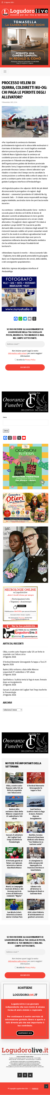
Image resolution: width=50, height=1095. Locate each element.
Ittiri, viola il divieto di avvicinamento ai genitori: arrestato (36, 914)
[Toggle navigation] (5, 71)
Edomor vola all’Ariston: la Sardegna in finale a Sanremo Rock (36, 890)
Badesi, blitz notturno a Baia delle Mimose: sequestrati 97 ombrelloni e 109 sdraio (21, 670)
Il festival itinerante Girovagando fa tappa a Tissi (23, 662)
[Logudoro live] (25, 13)
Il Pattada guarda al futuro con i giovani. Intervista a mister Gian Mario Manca (14, 864)
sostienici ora (25, 1033)
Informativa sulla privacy (17, 353)
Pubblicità (35, 1089)
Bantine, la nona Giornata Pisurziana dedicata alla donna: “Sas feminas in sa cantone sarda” (35, 839)
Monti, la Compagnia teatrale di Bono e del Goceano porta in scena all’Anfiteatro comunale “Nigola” (14, 891)
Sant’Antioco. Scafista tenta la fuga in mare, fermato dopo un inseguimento (25, 680)
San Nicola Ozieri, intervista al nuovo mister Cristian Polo (14, 914)
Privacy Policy (30, 360)
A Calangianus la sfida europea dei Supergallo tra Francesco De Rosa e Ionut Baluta (35, 865)
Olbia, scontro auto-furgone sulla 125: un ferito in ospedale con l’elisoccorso (23, 653)
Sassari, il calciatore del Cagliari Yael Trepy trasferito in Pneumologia (25, 691)
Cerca (5, 417)
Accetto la (25, 360)
